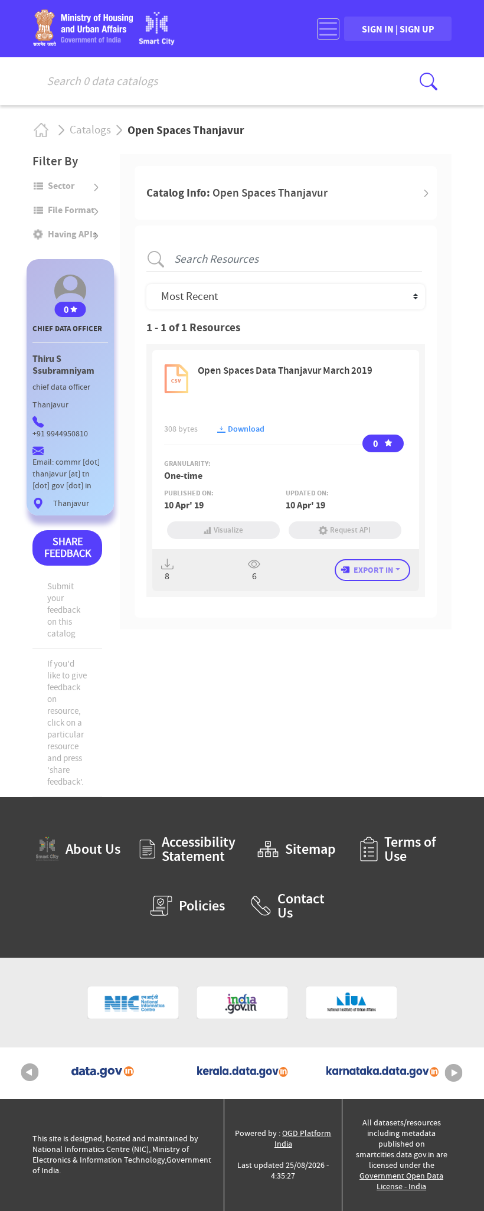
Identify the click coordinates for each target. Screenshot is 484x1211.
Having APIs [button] (72, 234)
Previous (30, 1072)
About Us (93, 849)
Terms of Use (410, 849)
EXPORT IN (373, 569)
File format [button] (71, 210)
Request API (350, 530)
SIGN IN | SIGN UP (398, 29)
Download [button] (245, 429)
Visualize (228, 530)
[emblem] (82, 42)
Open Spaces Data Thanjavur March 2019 (285, 370)
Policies (202, 905)
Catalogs (90, 130)
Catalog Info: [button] (237, 192)
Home (40, 130)
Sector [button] (61, 185)
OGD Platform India (303, 1139)
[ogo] (157, 41)
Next (453, 1072)
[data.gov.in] (102, 1073)
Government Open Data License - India (401, 1181)
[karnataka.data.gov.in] (382, 1073)
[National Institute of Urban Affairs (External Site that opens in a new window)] (351, 1002)
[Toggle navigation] (328, 29)
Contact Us (301, 905)
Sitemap (310, 849)
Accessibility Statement (197, 849)
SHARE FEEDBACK (67, 547)
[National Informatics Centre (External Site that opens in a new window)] (133, 1002)
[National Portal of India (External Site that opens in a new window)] (242, 1002)
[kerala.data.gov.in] (242, 1073)
